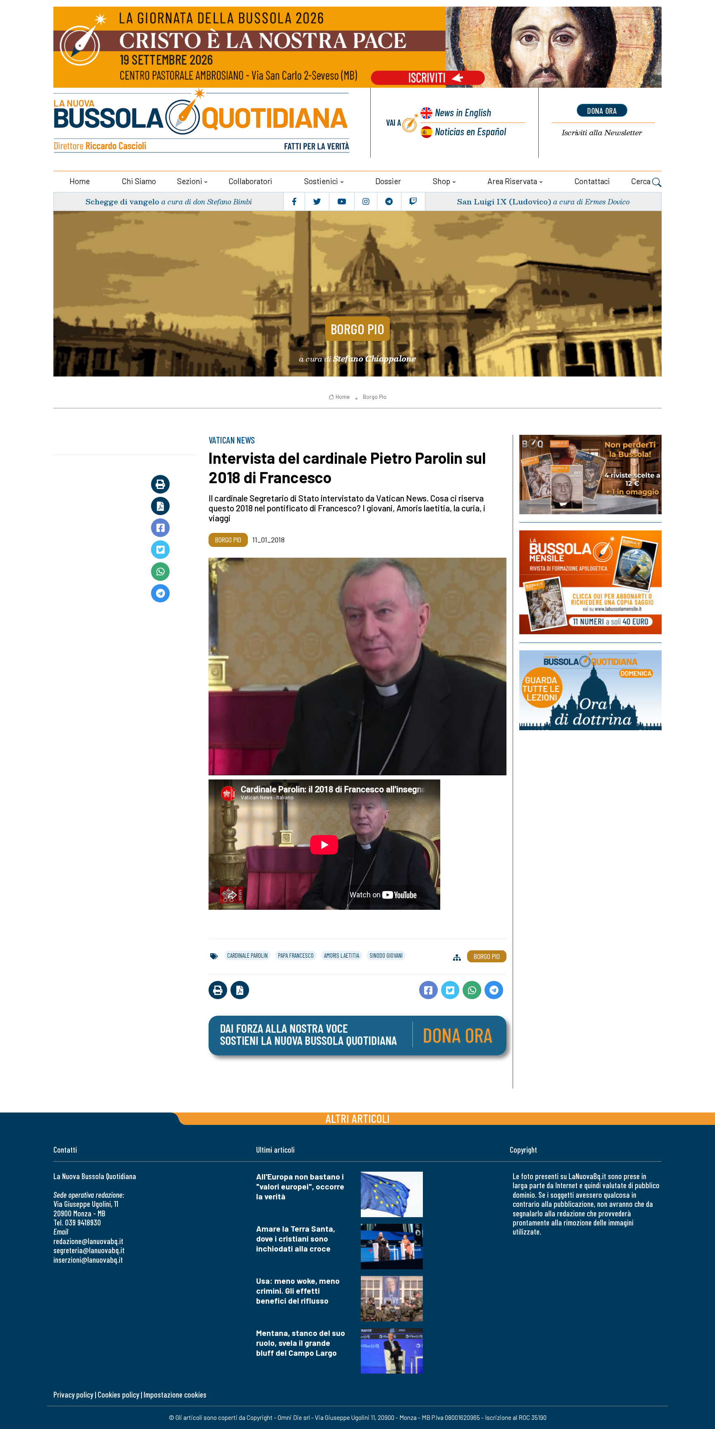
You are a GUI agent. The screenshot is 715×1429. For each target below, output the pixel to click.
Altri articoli (358, 1118)
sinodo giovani (386, 955)
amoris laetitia (341, 955)
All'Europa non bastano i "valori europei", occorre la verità (300, 1186)
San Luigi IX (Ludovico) (504, 201)
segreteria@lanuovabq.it (89, 1250)
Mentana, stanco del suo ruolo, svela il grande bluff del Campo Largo (300, 1342)
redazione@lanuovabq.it (88, 1241)
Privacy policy (73, 1394)
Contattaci (592, 181)
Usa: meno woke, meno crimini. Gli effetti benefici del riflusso (298, 1290)
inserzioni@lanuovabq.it (88, 1259)
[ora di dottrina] (590, 690)
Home (80, 181)
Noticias (470, 131)
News (463, 111)
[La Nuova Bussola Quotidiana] (202, 123)
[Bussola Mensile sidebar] (590, 582)
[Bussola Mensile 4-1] (590, 474)
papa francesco (296, 955)
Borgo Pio (357, 328)
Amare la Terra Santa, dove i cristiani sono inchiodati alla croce (295, 1238)
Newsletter (602, 132)
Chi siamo (139, 181)
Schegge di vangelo (122, 201)
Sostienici (321, 181)
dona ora (602, 110)
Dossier (388, 181)
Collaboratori (250, 181)
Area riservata (512, 181)
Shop (441, 181)
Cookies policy (118, 1394)
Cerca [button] (641, 181)
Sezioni (189, 181)
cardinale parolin (247, 955)
